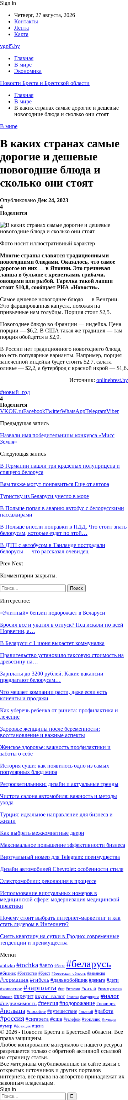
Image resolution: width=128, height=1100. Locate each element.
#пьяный (86, 1011)
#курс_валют (50, 996)
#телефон (72, 1019)
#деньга (97, 980)
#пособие (36, 1011)
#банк (59, 965)
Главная (23, 58)
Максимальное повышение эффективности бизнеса (62, 845)
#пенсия (48, 1003)
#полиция (106, 1003)
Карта (21, 34)
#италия (73, 988)
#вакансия (96, 973)
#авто (46, 965)
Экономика (28, 71)
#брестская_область (69, 973)
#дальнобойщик (68, 980)
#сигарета (37, 1019)
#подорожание (77, 1003)
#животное (11, 988)
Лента (21, 28)
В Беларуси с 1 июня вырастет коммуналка (52, 643)
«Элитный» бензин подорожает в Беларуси (52, 613)
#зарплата (40, 988)
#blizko (7, 965)
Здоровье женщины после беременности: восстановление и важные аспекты (50, 732)
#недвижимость (18, 1003)
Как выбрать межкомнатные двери (42, 833)
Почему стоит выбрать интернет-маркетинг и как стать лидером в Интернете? (60, 921)
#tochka (27, 965)
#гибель (39, 979)
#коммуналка (110, 989)
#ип (61, 989)
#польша (12, 1010)
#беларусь (88, 963)
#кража (6, 997)
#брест (44, 973)
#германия (14, 979)
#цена (38, 1026)
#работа (104, 1011)
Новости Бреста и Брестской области (45, 83)
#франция (22, 1026)
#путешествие (62, 1011)
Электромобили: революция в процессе (48, 881)
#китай (88, 988)
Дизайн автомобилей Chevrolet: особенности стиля (61, 869)
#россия (12, 1018)
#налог (110, 995)
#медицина (89, 996)
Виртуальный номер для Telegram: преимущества (60, 857)
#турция (109, 1019)
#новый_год (15, 392)
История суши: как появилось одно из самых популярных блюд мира (54, 769)
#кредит (23, 996)
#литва (72, 996)
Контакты (26, 21)
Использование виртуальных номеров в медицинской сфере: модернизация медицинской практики (59, 899)
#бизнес (8, 973)
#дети (113, 980)
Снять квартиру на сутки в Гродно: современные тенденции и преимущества (59, 939)
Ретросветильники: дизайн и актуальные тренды (59, 784)
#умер (6, 1025)
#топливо (91, 1019)
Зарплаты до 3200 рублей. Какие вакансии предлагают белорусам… (51, 677)
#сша (56, 1019)
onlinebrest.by (112, 380)
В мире (23, 65)
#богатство (27, 973)
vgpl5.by (10, 46)
